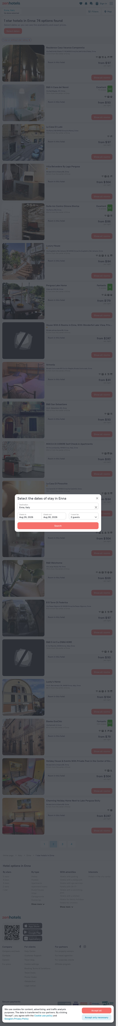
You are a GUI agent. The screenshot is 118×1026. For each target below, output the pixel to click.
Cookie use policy (43, 1015)
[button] (96, 507)
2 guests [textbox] (75, 517)
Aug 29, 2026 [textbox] (26, 517)
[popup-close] (97, 498)
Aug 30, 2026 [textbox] (50, 517)
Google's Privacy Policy (16, 1018)
